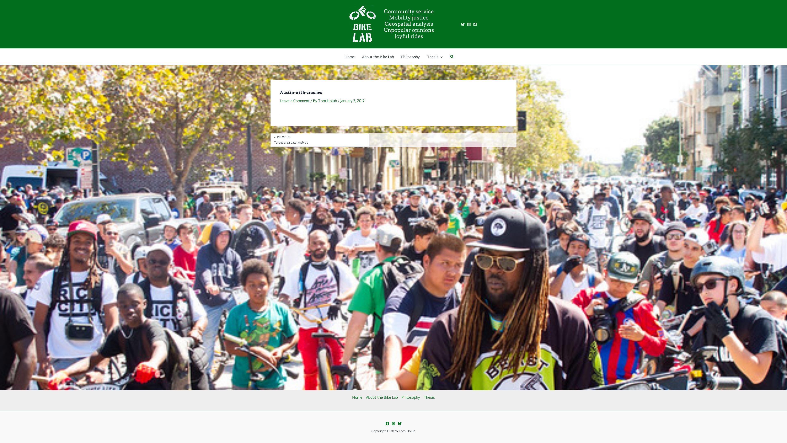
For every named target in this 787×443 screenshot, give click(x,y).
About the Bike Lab (382, 397)
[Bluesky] (463, 24)
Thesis (429, 397)
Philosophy (410, 397)
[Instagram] (469, 24)
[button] (440, 57)
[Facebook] (475, 24)
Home (357, 397)
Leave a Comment (295, 100)
